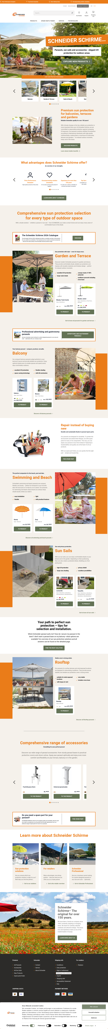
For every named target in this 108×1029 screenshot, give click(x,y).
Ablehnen (94, 1018)
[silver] (24, 792)
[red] (86, 305)
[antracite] (78, 305)
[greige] (57, 306)
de (91, 6)
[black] (85, 792)
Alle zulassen (94, 1006)
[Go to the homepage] (18, 14)
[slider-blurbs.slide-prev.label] (14, 91)
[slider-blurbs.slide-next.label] (94, 91)
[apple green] (81, 305)
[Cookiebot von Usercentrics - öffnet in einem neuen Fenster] (11, 1025)
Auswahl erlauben (94, 1012)
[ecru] (60, 306)
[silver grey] (22, 398)
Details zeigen (89, 1025)
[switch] (48, 1025)
